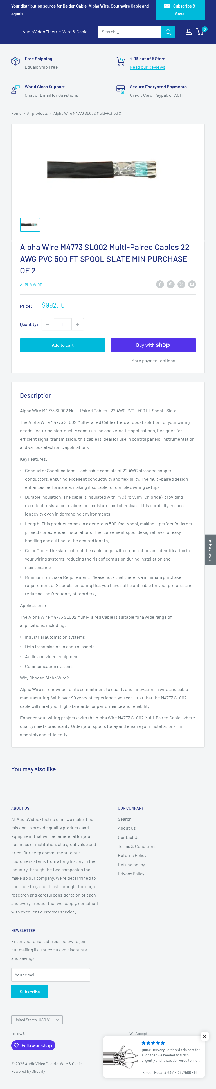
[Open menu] (14, 32)
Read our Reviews (147, 66)
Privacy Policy (131, 873)
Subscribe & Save (184, 9)
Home (16, 113)
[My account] (189, 32)
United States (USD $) (32, 1019)
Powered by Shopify (28, 1071)
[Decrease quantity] (48, 324)
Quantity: (29, 324)
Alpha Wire (31, 284)
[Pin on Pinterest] (171, 284)
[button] (205, 1036)
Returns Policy (132, 855)
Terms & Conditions (137, 846)
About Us (127, 828)
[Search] (168, 32)
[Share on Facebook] (160, 284)
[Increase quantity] (78, 324)
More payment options (153, 360)
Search (125, 819)
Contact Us (129, 837)
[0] (200, 31)
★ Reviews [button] (210, 550)
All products (37, 113)
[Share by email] (192, 284)
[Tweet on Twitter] (181, 284)
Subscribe (30, 991)
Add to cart (63, 345)
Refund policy (131, 864)
